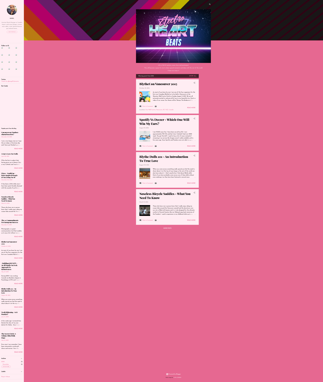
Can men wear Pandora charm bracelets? (9, 133)
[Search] (210, 4)
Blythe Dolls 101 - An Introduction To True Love (9, 291)
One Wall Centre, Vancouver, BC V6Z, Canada (159, 109)
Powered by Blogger (174, 374)
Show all (192, 76)
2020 (3, 361)
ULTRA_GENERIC (177, 377)
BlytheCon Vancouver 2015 (158, 84)
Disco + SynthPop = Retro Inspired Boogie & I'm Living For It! (9, 175)
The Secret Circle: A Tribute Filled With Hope (8, 336)
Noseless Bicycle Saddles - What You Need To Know (8, 199)
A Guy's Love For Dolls (9, 154)
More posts (167, 228)
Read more (191, 107)
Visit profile (11, 31)
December (6, 364)
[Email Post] (156, 107)
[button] (194, 83)
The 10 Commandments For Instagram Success (9, 221)
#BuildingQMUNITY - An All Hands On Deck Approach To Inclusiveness (9, 266)
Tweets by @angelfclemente (10, 81)
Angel (12, 18)
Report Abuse (5, 376)
